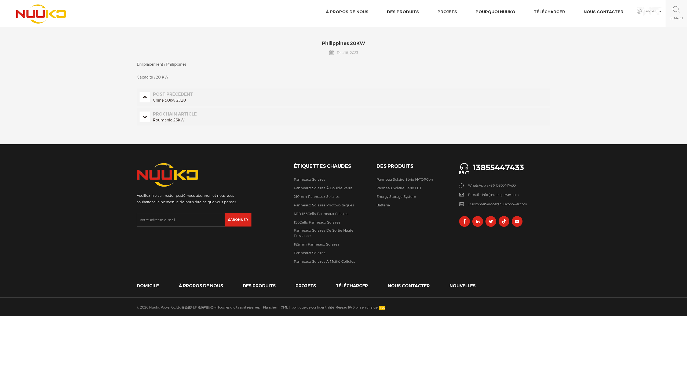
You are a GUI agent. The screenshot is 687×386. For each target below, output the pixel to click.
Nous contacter (603, 11)
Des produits (403, 11)
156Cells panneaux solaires (317, 222)
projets (447, 11)
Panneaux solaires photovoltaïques (324, 205)
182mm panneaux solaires (316, 244)
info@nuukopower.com (500, 195)
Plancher (270, 307)
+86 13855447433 (502, 185)
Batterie (383, 205)
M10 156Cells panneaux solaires (321, 213)
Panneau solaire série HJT (399, 188)
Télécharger (549, 11)
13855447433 (498, 167)
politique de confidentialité (313, 307)
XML (284, 307)
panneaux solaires (309, 179)
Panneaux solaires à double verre (323, 188)
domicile (148, 285)
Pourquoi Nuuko (495, 11)
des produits (259, 285)
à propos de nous (347, 11)
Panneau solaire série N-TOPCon (405, 179)
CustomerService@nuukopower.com (498, 204)
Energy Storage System (396, 196)
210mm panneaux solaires (316, 196)
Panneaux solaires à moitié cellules (324, 261)
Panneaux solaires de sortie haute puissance (323, 233)
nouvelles (463, 285)
